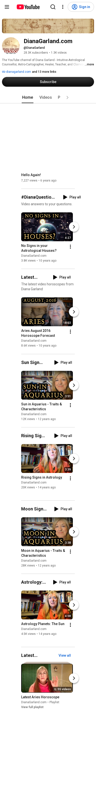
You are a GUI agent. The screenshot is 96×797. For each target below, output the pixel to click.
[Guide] (7, 7)
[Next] (74, 227)
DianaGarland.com (34, 255)
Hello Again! (31, 175)
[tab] (27, 97)
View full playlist (32, 707)
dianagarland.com (18, 71)
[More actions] (70, 247)
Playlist (54, 702)
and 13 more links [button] (44, 71)
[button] (67, 97)
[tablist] (48, 97)
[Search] (53, 7)
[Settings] (63, 7)
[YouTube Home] (28, 7)
